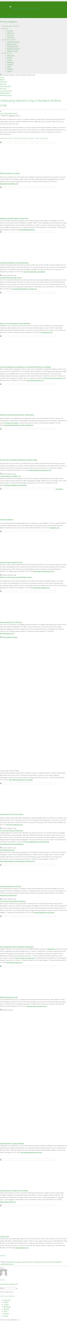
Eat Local (10, 31)
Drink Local (10, 33)
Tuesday (9, 60)
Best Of (5, 28)
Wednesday (10, 62)
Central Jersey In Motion (11, 26)
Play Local (10, 35)
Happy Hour (10, 55)
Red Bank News (8, 1264)
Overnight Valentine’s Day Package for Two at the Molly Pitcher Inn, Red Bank (25, 367)
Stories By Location (9, 40)
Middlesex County (12, 46)
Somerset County (12, 51)
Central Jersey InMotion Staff (8, 113)
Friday (9, 67)
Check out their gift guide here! (24, 958)
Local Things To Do (31, 1262)
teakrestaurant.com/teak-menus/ (36, 1006)
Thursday (10, 64)
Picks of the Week (53, 1262)
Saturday (10, 69)
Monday (9, 58)
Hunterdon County (13, 42)
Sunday (9, 71)
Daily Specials (7, 53)
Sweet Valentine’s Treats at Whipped (12, 1143)
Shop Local (10, 37)
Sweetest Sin (51, 949)
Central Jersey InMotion (15, 16)
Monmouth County (13, 49)
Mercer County (12, 44)
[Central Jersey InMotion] (33, 8)
